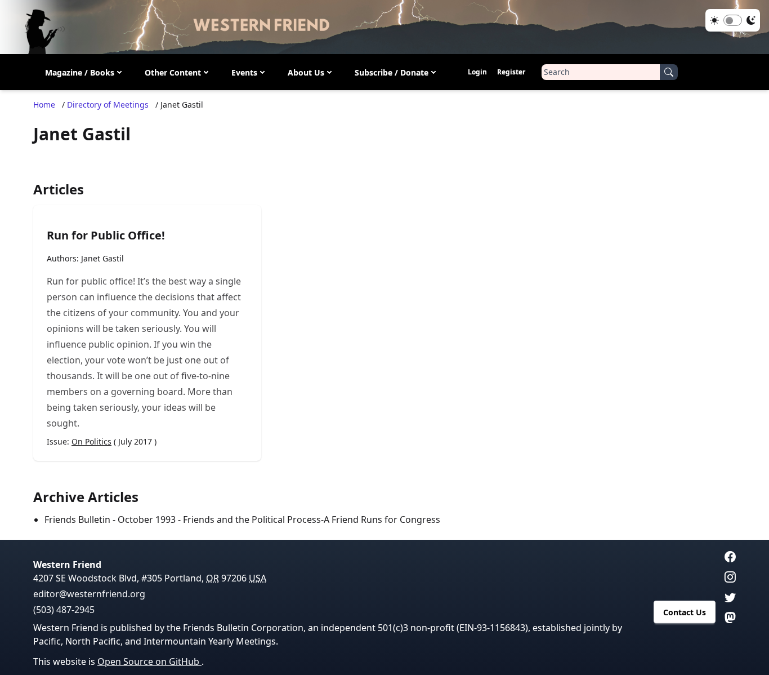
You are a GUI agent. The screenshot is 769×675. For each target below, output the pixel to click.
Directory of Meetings (108, 104)
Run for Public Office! (106, 235)
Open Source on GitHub (149, 661)
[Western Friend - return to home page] (384, 27)
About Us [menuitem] (306, 72)
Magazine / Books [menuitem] (79, 72)
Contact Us (684, 612)
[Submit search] (669, 72)
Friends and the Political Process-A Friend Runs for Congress (311, 519)
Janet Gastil (102, 258)
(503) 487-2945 (64, 609)
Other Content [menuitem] (173, 72)
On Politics (91, 441)
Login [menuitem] (477, 72)
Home (44, 104)
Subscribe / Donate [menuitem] (391, 72)
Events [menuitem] (244, 72)
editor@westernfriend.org (89, 594)
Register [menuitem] (511, 72)
